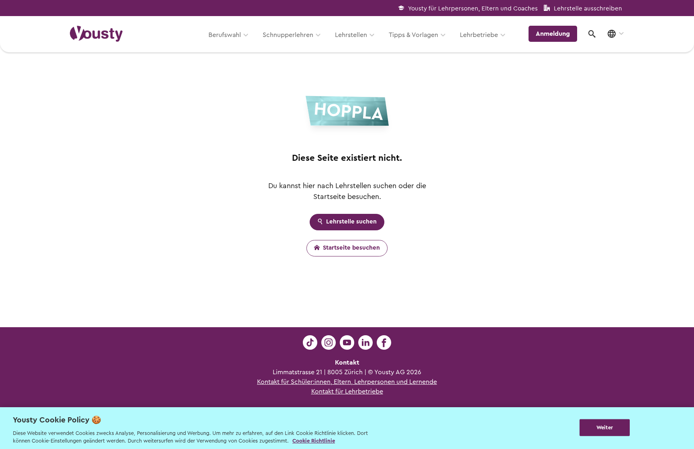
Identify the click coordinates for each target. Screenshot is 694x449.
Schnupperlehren (288, 35)
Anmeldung (553, 34)
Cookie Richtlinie (313, 440)
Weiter (604, 427)
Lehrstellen (351, 35)
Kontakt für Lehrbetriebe (347, 391)
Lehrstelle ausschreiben (588, 9)
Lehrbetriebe (479, 35)
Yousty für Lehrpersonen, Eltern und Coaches (473, 9)
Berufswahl (224, 35)
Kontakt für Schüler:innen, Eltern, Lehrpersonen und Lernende (347, 382)
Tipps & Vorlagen (413, 35)
